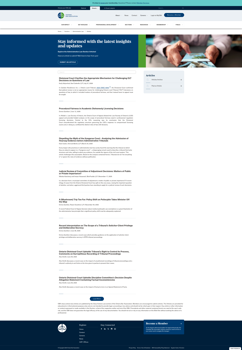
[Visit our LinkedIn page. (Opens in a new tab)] (105, 328)
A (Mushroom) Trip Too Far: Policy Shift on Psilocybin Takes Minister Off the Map (94, 200)
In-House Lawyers (109, 8)
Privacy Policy (132, 347)
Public (178, 25)
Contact (134, 15)
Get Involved (83, 25)
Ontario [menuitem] (94, 8)
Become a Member (174, 15)
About (118, 15)
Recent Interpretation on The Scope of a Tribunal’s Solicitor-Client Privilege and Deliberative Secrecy (96, 226)
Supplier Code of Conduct (177, 347)
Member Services (143, 3)
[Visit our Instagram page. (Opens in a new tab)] (112, 328)
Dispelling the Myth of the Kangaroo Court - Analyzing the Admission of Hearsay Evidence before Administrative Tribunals (93, 139)
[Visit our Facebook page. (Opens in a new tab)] (102, 328)
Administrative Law (78, 31)
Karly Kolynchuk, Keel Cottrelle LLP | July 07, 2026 (76, 83)
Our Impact (65, 25)
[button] (183, 8)
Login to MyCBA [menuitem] (156, 15)
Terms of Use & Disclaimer (143, 347)
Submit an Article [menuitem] (68, 62)
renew (102, 3)
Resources (144, 25)
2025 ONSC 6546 (104, 88)
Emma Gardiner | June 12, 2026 (69, 111)
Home (59, 31)
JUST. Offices (83, 342)
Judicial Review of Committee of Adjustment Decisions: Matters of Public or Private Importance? (95, 172)
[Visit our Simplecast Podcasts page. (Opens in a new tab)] (115, 328)
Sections (128, 25)
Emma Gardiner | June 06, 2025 (69, 231)
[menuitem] (67, 24)
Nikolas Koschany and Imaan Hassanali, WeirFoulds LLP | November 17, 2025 (85, 176)
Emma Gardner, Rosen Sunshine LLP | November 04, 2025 (79, 205)
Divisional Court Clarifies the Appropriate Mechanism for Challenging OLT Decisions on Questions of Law (95, 79)
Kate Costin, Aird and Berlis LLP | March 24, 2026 (76, 144)
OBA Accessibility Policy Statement (161, 347)
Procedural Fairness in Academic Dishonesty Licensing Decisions (91, 108)
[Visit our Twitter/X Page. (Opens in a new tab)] (109, 328)
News (126, 15)
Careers (143, 15)
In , (78, 88)
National (83, 8)
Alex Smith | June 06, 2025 (68, 257)
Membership (161, 25)
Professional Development (106, 25)
